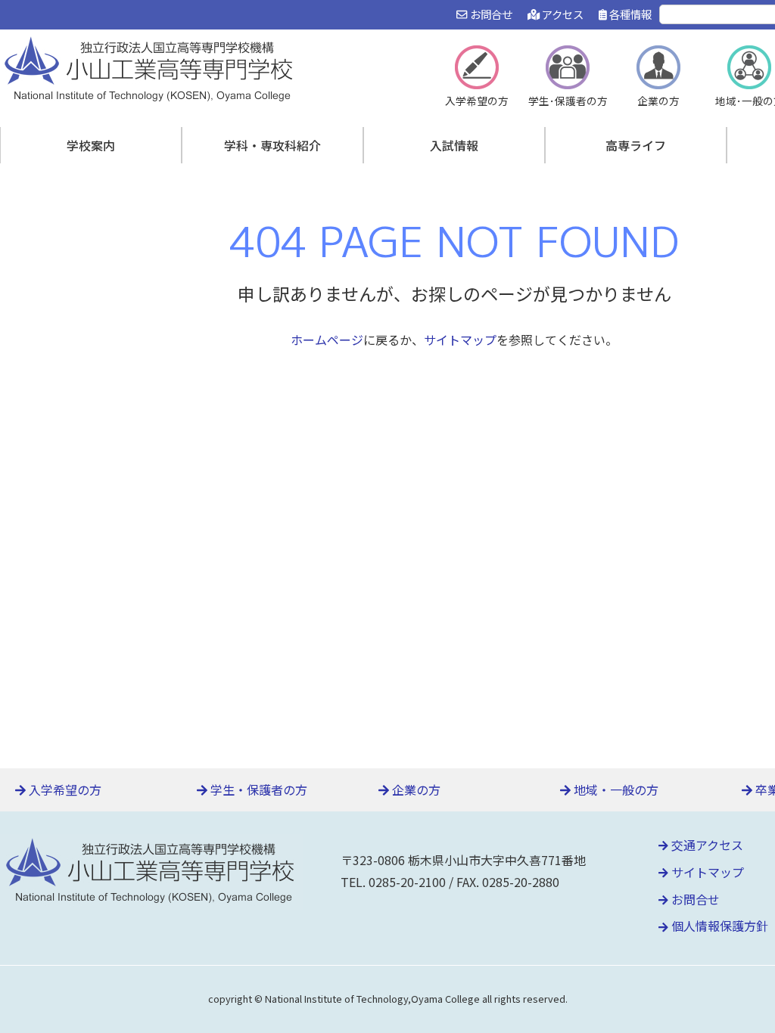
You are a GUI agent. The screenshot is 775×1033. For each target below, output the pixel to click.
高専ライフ (635, 145)
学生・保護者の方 (257, 789)
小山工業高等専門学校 (151, 67)
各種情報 (629, 14)
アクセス (562, 14)
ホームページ (327, 339)
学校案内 (91, 145)
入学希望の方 (63, 789)
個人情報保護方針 (718, 926)
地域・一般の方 (614, 789)
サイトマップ (460, 339)
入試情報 (454, 145)
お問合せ (490, 14)
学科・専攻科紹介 (272, 145)
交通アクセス (705, 845)
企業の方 (414, 789)
